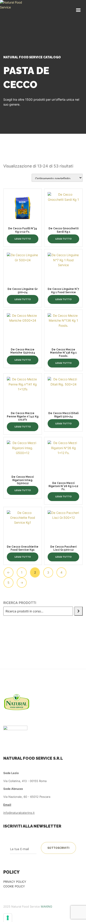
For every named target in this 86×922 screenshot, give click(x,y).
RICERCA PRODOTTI (19, 603)
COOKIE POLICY (14, 886)
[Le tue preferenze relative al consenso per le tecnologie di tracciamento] (8, 918)
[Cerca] (78, 611)
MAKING (46, 906)
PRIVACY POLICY (14, 881)
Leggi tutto (23, 239)
